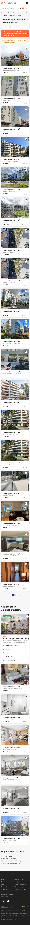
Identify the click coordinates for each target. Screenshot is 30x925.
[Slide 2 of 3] (15, 186)
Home (2, 12)
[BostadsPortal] (8, 3)
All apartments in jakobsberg (12, 15)
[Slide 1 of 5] (13, 155)
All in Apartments (6, 856)
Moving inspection (20, 881)
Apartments (11, 12)
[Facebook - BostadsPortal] (3, 901)
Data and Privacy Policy (7, 887)
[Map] (27, 8)
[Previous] (9, 595)
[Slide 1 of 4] (13, 307)
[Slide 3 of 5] (15, 155)
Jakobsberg (21, 12)
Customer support (19, 887)
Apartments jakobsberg (8, 858)
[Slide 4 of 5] (16, 633)
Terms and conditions (20, 889)
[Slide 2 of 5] (14, 155)
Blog (2, 881)
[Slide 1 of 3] (14, 186)
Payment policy (5, 892)
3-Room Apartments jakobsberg (11, 863)
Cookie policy (4, 889)
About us (3, 879)
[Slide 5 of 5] (16, 155)
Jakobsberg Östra (7, 27)
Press (2, 884)
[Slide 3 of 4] (15, 307)
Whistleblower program (7, 894)
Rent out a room (19, 879)
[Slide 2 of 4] (14, 307)
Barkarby (18, 27)
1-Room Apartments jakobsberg (11, 861)
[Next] (20, 595)
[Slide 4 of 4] (16, 307)
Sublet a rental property (21, 884)
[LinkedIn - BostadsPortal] (8, 901)
